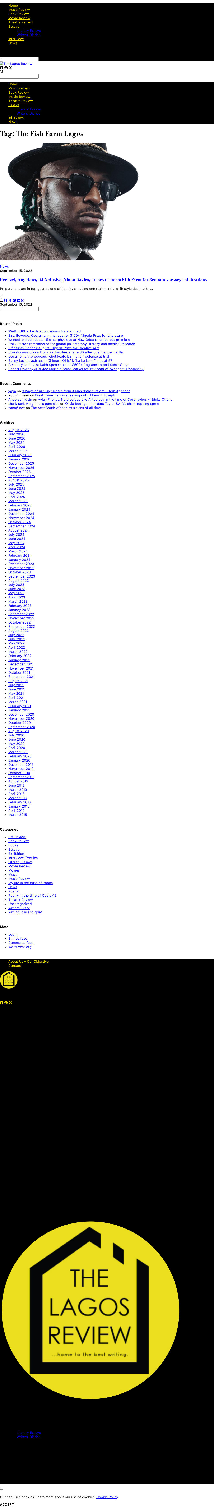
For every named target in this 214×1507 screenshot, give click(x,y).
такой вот (16, 408)
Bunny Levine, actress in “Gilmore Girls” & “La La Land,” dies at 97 (60, 360)
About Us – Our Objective (28, 961)
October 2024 (19, 522)
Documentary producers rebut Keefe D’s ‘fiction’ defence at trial (58, 356)
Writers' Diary (19, 908)
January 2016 (19, 806)
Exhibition (16, 853)
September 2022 (21, 626)
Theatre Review (20, 22)
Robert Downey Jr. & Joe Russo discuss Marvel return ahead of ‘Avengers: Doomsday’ (76, 369)
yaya (12, 391)
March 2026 (18, 451)
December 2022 (21, 614)
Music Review (19, 10)
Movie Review (19, 18)
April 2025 (16, 497)
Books (13, 845)
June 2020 (16, 739)
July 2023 (16, 585)
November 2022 (21, 618)
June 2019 (16, 785)
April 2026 (16, 447)
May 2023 (16, 593)
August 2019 (18, 781)
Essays (13, 26)
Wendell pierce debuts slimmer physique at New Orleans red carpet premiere (69, 339)
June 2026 (16, 438)
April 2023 (16, 597)
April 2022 (16, 647)
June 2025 (16, 488)
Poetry (13, 891)
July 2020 (16, 735)
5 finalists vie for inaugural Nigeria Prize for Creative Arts (53, 348)
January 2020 (19, 760)
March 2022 (18, 651)
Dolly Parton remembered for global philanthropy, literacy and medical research (71, 344)
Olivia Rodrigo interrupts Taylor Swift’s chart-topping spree (112, 403)
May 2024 (16, 543)
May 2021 (16, 693)
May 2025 (16, 493)
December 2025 (21, 463)
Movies (14, 870)
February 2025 (20, 505)
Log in (13, 934)
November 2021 (21, 668)
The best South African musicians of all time (66, 408)
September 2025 (21, 476)
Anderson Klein (20, 399)
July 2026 (16, 434)
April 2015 (16, 810)
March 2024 (18, 551)
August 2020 (18, 731)
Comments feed (21, 943)
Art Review (17, 837)
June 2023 (16, 589)
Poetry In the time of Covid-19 (32, 895)
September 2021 (21, 677)
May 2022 (16, 643)
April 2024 (16, 547)
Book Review (18, 14)
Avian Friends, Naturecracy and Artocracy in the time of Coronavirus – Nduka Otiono (105, 399)
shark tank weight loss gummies (33, 403)
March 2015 (17, 815)
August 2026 (18, 430)
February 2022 (20, 656)
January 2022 (19, 660)
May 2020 (16, 743)
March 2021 (17, 702)
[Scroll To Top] (1, 1489)
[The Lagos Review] (16, 63)
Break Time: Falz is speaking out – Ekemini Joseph (75, 395)
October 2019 (19, 773)
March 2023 (18, 601)
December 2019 (20, 764)
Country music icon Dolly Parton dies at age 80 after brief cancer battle (65, 352)
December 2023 (21, 564)
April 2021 (16, 697)
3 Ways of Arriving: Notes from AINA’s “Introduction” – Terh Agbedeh (76, 391)
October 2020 (19, 723)
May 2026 (16, 442)
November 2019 (21, 769)
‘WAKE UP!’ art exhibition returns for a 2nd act (45, 331)
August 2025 (18, 480)
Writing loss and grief (25, 912)
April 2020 (16, 748)
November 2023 (21, 568)
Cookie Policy (107, 1497)
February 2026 (20, 455)
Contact (14, 966)
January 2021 (19, 710)
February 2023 (20, 605)
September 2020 (21, 727)
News (12, 43)
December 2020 (21, 714)
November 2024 (21, 518)
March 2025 (18, 501)
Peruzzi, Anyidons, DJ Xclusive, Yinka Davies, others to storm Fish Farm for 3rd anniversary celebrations (103, 279)
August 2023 (18, 580)
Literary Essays (29, 30)
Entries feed (17, 938)
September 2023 (21, 576)
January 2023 (19, 610)
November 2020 (21, 718)
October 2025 (19, 472)
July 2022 (16, 635)
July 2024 (16, 534)
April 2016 (16, 794)
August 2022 (18, 631)
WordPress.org (20, 947)
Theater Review (20, 899)
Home (13, 5)
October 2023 (19, 572)
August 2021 (18, 681)
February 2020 (20, 756)
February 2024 (20, 555)
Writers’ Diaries (28, 35)
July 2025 (16, 484)
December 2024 (21, 513)
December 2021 (20, 664)
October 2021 (19, 672)
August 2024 (18, 530)
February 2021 (19, 706)
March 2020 (18, 752)
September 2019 (21, 777)
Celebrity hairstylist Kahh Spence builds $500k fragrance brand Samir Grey (67, 365)
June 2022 (16, 639)
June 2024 (16, 539)
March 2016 (17, 798)
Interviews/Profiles (23, 858)
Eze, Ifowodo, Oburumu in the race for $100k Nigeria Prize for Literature (65, 335)
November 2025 (21, 467)
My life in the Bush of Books (30, 883)
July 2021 (16, 685)
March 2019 (17, 789)
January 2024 (19, 559)
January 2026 (19, 459)
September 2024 (21, 526)
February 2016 (19, 802)
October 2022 (19, 622)
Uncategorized (20, 904)
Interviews (16, 39)
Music (13, 874)
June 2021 (16, 689)
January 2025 (19, 509)
